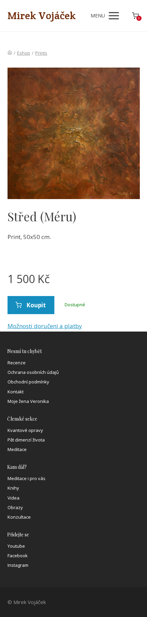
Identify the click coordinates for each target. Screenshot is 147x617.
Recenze (17, 363)
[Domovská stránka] (10, 53)
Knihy (13, 488)
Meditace (17, 449)
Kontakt (16, 392)
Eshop (23, 53)
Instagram (18, 565)
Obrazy (15, 507)
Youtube (16, 546)
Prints (41, 53)
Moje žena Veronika (28, 401)
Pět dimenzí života (26, 440)
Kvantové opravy (25, 430)
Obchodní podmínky (28, 382)
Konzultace (19, 517)
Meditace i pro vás (26, 478)
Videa (13, 498)
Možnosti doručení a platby (45, 326)
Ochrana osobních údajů (33, 372)
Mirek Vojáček (42, 16)
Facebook (18, 555)
